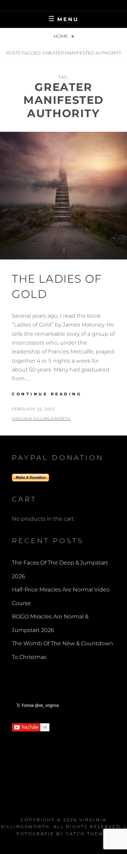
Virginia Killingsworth (41, 418)
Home (61, 36)
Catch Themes (88, 833)
